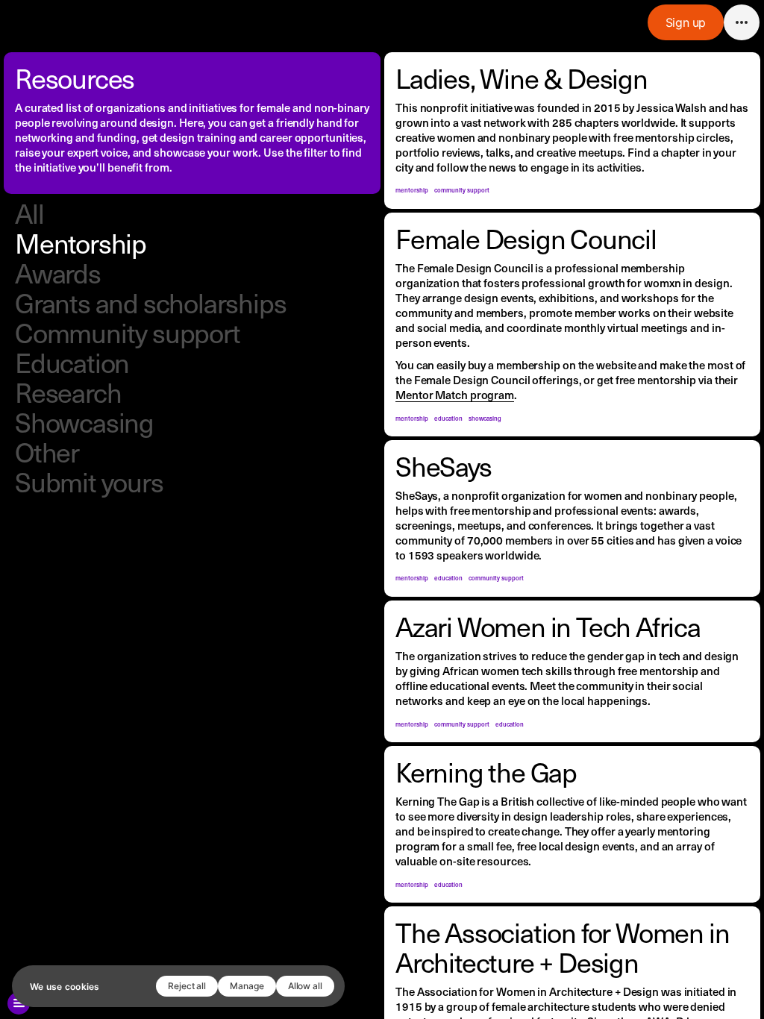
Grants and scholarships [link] (150, 302)
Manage (247, 985)
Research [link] (68, 392)
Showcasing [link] (84, 422)
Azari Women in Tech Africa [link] (548, 626)
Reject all (187, 985)
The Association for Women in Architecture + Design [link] (564, 947)
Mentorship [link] (80, 243)
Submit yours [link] (89, 481)
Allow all (305, 985)
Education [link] (72, 362)
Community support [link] (127, 332)
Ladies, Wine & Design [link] (521, 78)
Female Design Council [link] (526, 238)
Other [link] (47, 451)
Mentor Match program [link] (454, 394)
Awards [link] (58, 272)
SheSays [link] (443, 466)
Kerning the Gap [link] (486, 771)
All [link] (29, 213)
